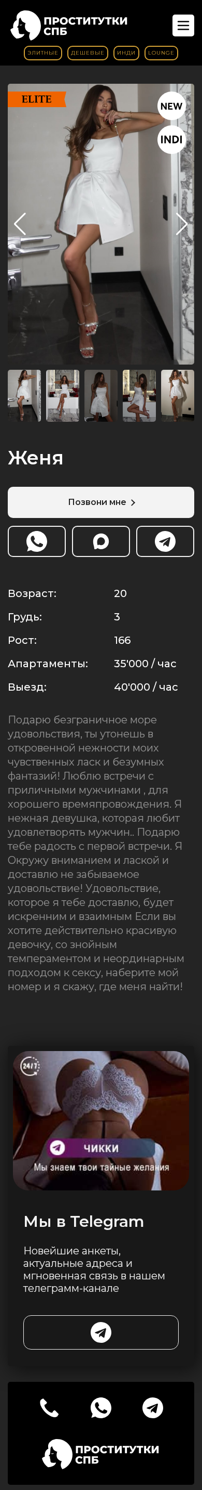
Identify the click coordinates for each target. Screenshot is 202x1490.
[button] (182, 224)
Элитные (43, 52)
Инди (126, 52)
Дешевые (88, 52)
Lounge (161, 52)
